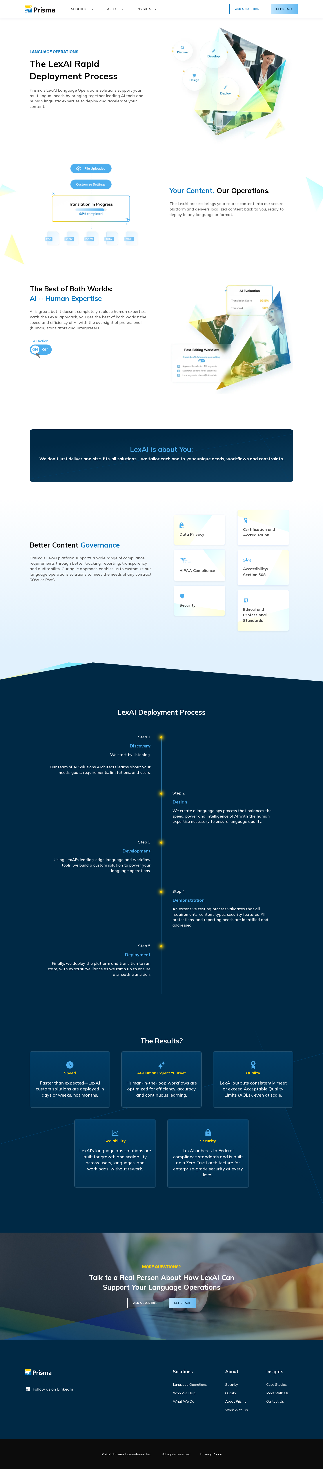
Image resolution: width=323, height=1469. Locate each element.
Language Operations (190, 1384)
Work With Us (236, 1410)
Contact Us (275, 1401)
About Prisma (236, 1401)
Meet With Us (277, 1393)
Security (231, 1384)
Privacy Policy (211, 1454)
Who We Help (184, 1393)
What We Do (183, 1401)
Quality (230, 1393)
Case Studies (276, 1384)
